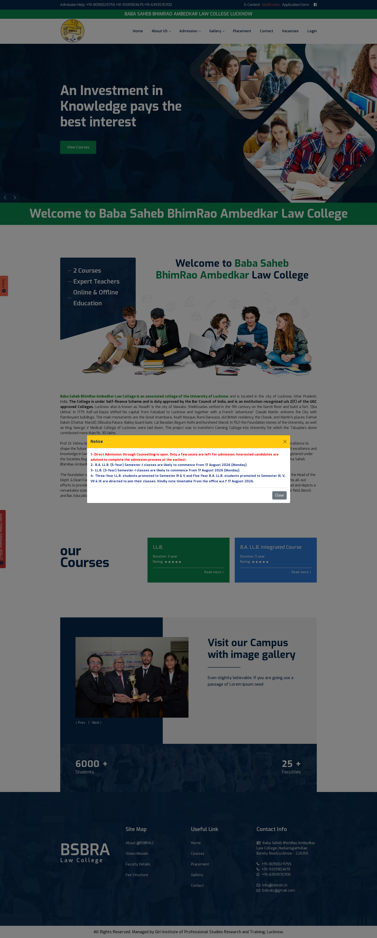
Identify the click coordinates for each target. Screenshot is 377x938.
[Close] (284, 441)
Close (279, 495)
